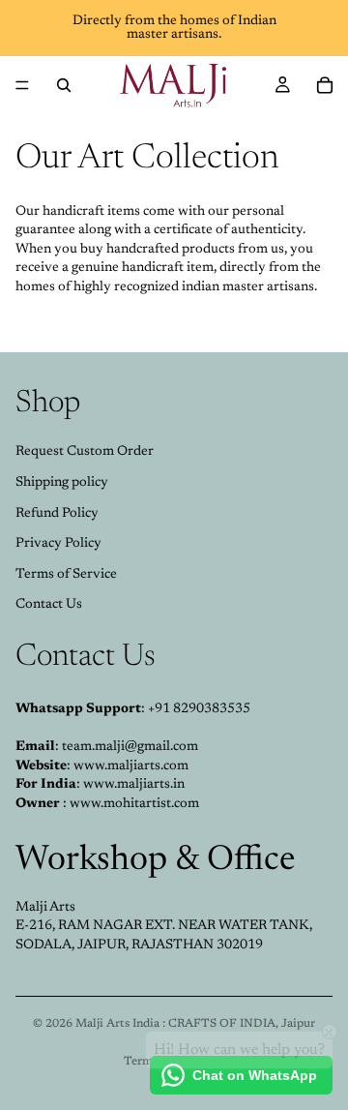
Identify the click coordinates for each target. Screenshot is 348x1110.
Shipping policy (61, 483)
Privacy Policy (58, 544)
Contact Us (48, 605)
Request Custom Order (84, 452)
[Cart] (325, 85)
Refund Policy (57, 514)
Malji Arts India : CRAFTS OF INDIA (175, 1024)
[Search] (64, 85)
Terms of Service (66, 575)
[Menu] (22, 85)
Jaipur (298, 1024)
